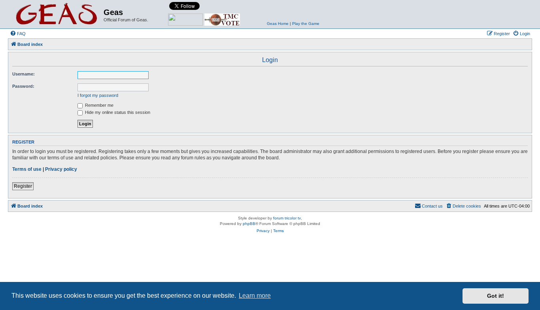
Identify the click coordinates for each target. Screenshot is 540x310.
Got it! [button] (495, 296)
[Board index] (57, 14)
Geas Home (278, 23)
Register (23, 186)
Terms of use (27, 169)
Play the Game (305, 23)
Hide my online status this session (117, 112)
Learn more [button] (255, 295)
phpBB (249, 223)
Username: (23, 74)
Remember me (98, 105)
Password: (23, 86)
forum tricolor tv (287, 218)
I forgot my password (97, 95)
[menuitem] (18, 33)
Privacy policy (61, 169)
